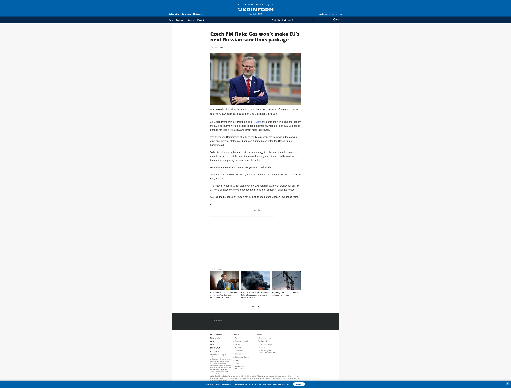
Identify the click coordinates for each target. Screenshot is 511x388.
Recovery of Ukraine (242, 341)
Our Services (262, 347)
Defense (238, 354)
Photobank (197, 14)
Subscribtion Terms (265, 344)
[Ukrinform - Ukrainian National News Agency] (255, 9)
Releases (214, 351)
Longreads (215, 348)
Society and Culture (242, 357)
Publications (216, 335)
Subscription (174, 14)
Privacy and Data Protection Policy (275, 384)
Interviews (215, 338)
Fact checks (239, 351)
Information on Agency (266, 338)
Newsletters (186, 14)
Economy (180, 20)
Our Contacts (262, 341)
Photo (213, 341)
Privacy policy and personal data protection (267, 352)
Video (212, 345)
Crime (237, 363)
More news (255, 307)
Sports (191, 20)
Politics (237, 344)
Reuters (257, 122)
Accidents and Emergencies (240, 368)
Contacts (276, 20)
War (171, 20)
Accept (299, 384)
